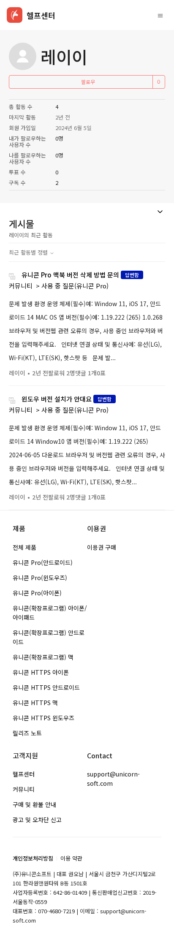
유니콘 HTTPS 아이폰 (41, 672)
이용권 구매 (101, 547)
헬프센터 (24, 774)
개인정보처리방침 (33, 858)
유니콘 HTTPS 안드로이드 (46, 687)
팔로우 (88, 81)
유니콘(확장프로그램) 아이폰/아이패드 (50, 613)
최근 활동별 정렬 (29, 252)
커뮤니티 (21, 285)
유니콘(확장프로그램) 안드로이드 (48, 637)
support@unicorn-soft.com (113, 778)
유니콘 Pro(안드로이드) (43, 562)
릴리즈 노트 (27, 733)
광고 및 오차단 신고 (37, 819)
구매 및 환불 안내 (34, 804)
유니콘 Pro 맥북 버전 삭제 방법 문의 (70, 274)
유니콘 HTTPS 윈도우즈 (43, 718)
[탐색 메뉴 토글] (160, 15)
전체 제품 (24, 547)
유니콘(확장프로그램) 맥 (43, 657)
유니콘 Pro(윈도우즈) (40, 577)
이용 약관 (71, 858)
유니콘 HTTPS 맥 (35, 702)
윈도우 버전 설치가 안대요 (57, 398)
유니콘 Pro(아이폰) (37, 593)
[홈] (14, 15)
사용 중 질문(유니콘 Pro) (75, 285)
